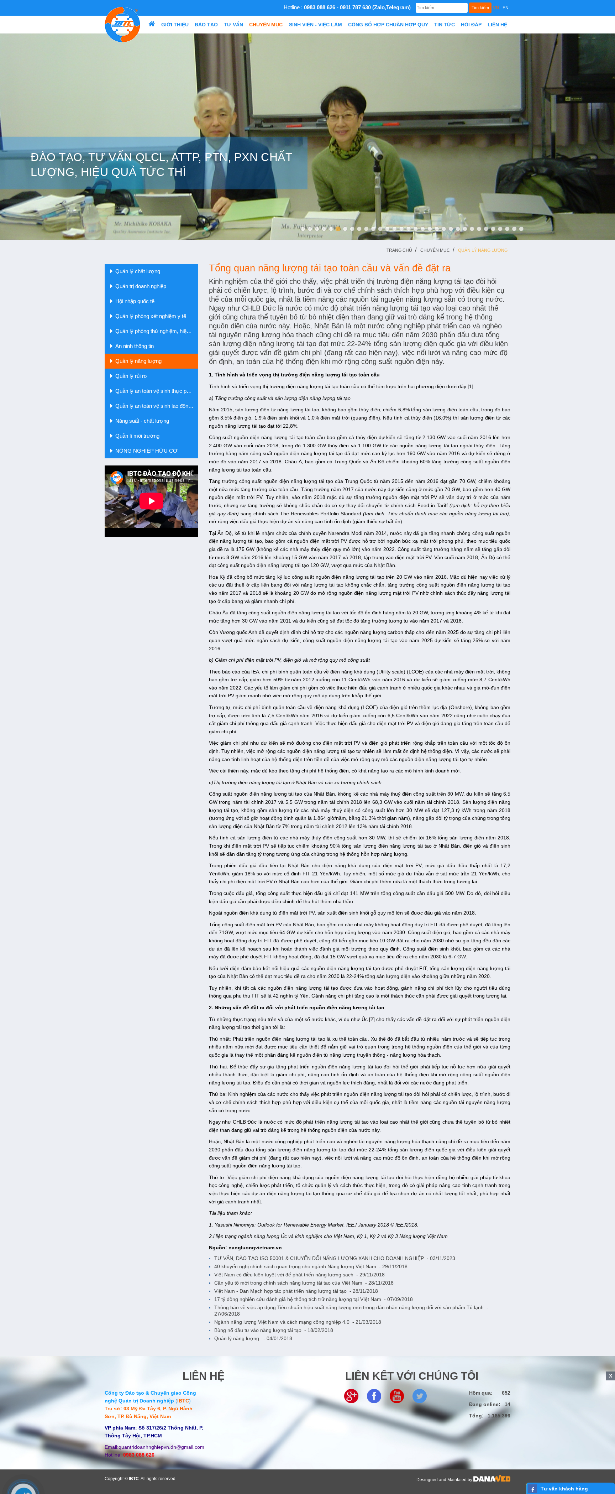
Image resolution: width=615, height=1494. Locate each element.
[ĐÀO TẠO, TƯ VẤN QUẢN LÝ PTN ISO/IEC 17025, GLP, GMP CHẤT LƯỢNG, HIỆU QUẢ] (307, 136)
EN (506, 7)
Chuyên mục (435, 250)
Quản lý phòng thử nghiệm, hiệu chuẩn (156, 331)
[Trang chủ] (151, 24)
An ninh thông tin (134, 346)
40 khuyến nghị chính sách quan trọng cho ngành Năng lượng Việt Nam (311, 1266)
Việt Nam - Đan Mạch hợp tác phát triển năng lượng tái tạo (296, 1291)
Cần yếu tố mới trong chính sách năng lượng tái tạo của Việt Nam (304, 1283)
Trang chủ (399, 250)
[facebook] (374, 1396)
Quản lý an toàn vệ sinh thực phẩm (156, 391)
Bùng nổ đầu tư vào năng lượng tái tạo (273, 1330)
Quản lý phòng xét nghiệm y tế (150, 316)
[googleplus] (351, 1396)
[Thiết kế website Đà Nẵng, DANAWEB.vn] (491, 1479)
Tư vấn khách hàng (564, 1489)
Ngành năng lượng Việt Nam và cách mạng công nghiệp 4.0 (297, 1322)
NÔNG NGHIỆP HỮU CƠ (146, 451)
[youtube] (397, 1396)
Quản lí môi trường (137, 436)
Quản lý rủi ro (131, 376)
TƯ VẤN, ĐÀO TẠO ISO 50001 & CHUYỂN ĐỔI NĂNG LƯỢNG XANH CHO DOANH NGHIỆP (334, 1258)
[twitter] (419, 1396)
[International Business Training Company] (122, 24)
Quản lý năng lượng (483, 250)
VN (496, 7)
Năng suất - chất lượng (142, 421)
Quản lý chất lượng (137, 271)
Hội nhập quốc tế (134, 301)
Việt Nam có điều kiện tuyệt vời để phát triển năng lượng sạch (299, 1274)
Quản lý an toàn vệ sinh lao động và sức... (156, 406)
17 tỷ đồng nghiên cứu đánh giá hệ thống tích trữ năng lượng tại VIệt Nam (313, 1299)
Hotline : (347, 7)
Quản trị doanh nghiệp (140, 286)
